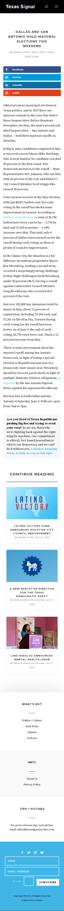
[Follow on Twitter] (28, 852)
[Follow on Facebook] (22, 852)
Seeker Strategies (37, 900)
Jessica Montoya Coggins (29, 600)
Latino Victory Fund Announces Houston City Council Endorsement (32, 529)
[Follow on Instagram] (35, 852)
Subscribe (47, 882)
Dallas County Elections (19, 217)
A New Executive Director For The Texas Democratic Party (32, 592)
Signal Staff (21, 52)
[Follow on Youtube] (41, 852)
